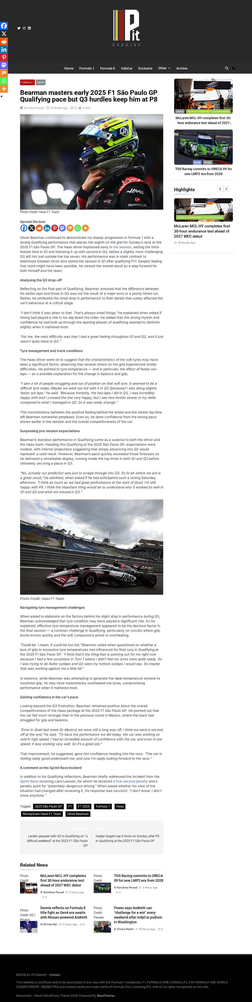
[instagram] (24, 28)
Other (162, 68)
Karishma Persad (34, 108)
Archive (181, 68)
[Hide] (1, 96)
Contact (54, 974)
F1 (70, 806)
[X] (31, 228)
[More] (85, 228)
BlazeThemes (106, 995)
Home (68, 68)
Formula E (107, 68)
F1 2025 (84, 806)
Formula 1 (86, 68)
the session (122, 247)
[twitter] (19, 28)
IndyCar (126, 68)
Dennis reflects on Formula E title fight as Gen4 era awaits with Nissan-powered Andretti (63, 912)
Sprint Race (29, 781)
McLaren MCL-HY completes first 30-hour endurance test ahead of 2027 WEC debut (63, 880)
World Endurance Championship (208, 111)
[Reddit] (39, 228)
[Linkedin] (47, 228)
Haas (120, 806)
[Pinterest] (54, 228)
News (40, 82)
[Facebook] (23, 228)
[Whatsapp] (77, 228)
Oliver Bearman (78, 814)
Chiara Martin (125, 929)
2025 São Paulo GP (48, 806)
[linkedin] (29, 28)
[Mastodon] (62, 228)
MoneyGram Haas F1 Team (42, 814)
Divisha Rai (50, 924)
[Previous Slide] (220, 189)
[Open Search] (226, 68)
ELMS (197, 162)
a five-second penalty (130, 781)
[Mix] (70, 228)
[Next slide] (226, 189)
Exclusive (145, 68)
